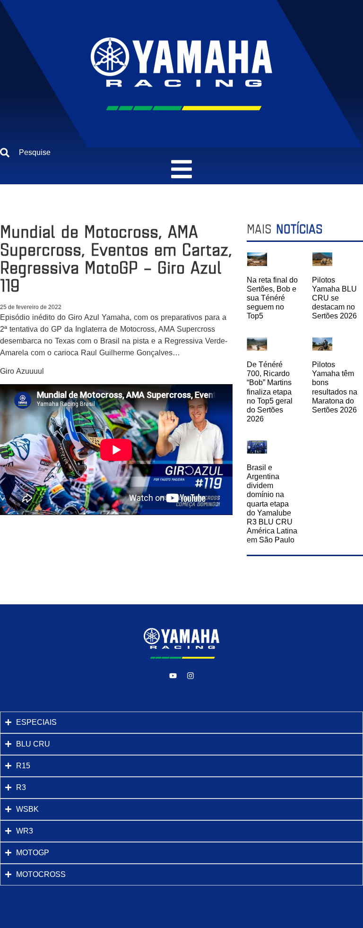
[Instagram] (190, 675)
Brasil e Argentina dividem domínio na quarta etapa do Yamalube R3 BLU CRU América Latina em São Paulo (272, 504)
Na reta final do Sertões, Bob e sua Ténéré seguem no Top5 (272, 298)
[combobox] (181, 152)
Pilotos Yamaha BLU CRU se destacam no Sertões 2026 (334, 298)
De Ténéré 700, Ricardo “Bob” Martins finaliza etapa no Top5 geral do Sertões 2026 (270, 392)
